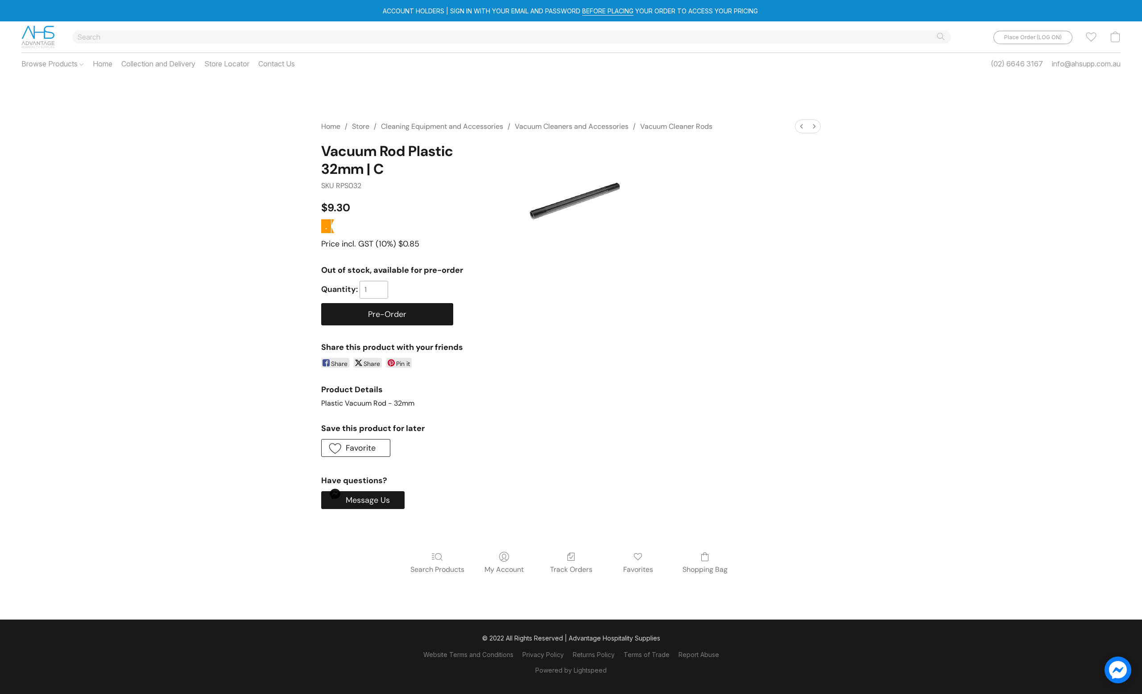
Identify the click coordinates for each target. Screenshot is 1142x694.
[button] (37, 37)
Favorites (638, 569)
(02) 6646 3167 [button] (1017, 63)
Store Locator (226, 63)
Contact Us (276, 63)
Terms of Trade (647, 654)
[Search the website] (941, 36)
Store (360, 126)
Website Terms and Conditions (468, 654)
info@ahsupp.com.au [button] (1086, 63)
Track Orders (571, 569)
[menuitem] (801, 126)
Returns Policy (594, 654)
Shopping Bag (705, 569)
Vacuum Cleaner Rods (676, 126)
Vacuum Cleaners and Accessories (572, 126)
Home (102, 63)
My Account (504, 569)
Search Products (437, 569)
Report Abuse (699, 654)
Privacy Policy (543, 654)
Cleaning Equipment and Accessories (442, 126)
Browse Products (50, 63)
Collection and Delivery (158, 63)
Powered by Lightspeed (571, 670)
